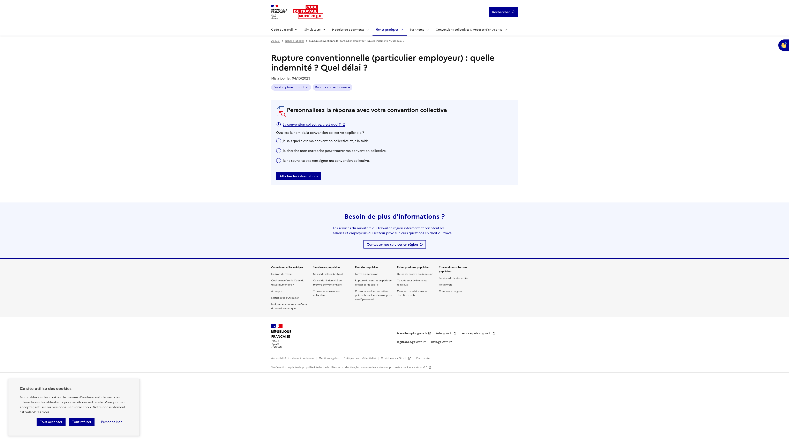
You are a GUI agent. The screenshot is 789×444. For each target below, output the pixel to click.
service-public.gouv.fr (477, 333)
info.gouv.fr (444, 333)
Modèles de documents (348, 30)
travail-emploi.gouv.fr (412, 333)
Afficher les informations (298, 176)
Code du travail (282, 30)
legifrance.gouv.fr (409, 342)
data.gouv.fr (439, 342)
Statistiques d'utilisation (285, 298)
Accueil (275, 41)
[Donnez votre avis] (783, 45)
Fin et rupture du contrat (291, 87)
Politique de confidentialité (360, 358)
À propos (276, 291)
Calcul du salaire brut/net (328, 274)
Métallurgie (445, 285)
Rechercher (501, 11)
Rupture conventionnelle (332, 87)
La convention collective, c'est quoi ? (312, 124)
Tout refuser (81, 421)
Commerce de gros (450, 291)
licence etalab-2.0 (417, 367)
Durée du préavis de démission (415, 274)
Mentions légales (328, 358)
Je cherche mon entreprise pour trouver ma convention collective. (334, 150)
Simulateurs (312, 30)
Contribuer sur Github (394, 358)
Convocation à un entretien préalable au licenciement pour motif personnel (373, 295)
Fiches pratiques (387, 30)
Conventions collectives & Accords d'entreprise (469, 30)
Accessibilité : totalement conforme (292, 358)
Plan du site (423, 358)
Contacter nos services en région (392, 244)
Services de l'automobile (453, 278)
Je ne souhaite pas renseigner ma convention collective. (326, 160)
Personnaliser (111, 421)
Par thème (417, 30)
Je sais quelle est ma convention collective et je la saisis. (326, 140)
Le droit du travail (281, 274)
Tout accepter (51, 421)
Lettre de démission (366, 274)
